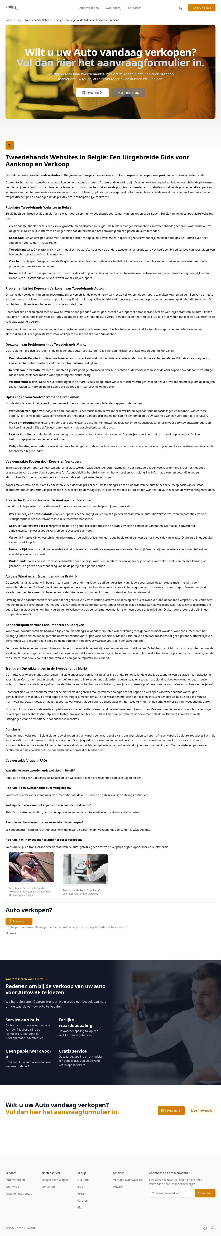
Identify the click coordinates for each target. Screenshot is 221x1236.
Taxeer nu (92, 92)
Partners (83, 1200)
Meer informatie (128, 92)
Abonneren (205, 1193)
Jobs (80, 1187)
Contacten (135, 8)
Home (9, 20)
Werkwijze (12, 1187)
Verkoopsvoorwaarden (128, 1180)
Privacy (118, 1187)
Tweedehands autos (19, 1194)
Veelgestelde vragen (54, 1180)
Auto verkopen (89, 8)
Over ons (83, 1180)
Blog (18, 20)
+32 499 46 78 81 (202, 8)
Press (81, 1194)
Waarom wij (113, 8)
